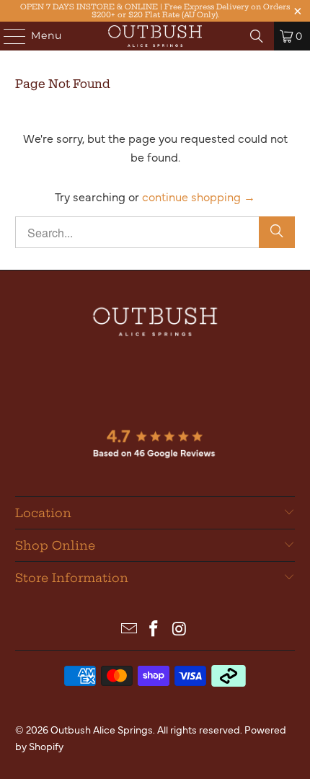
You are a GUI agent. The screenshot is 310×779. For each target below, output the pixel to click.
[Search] (256, 36)
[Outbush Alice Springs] (155, 36)
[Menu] (8, 36)
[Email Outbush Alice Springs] (129, 628)
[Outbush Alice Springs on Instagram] (179, 628)
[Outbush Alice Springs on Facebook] (154, 628)
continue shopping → (198, 196)
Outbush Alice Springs (101, 729)
